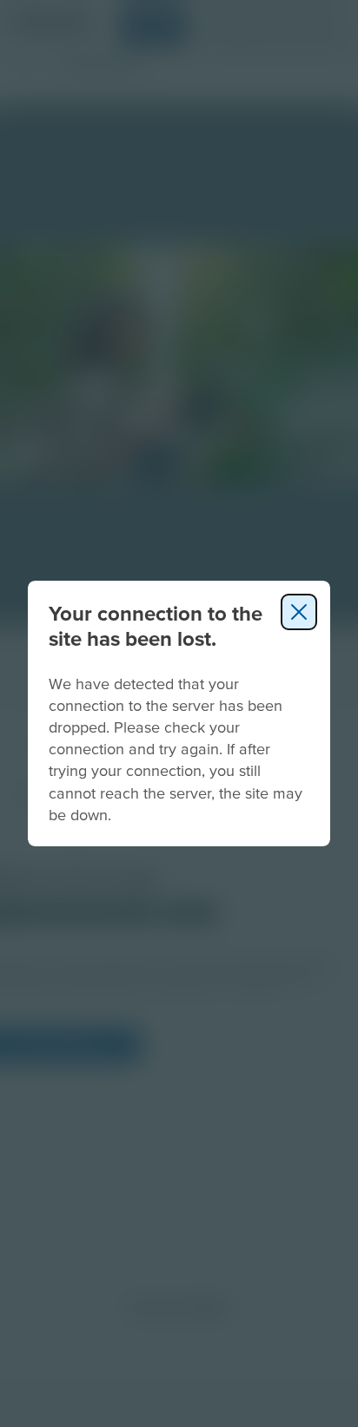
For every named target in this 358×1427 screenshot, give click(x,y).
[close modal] (299, 612)
